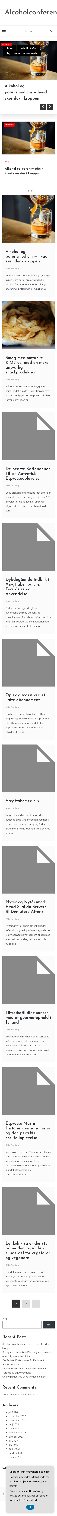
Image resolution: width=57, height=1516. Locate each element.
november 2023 (17, 1438)
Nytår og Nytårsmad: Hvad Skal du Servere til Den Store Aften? (26, 913)
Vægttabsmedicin (22, 807)
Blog (10, 48)
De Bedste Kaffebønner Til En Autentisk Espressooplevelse (28, 480)
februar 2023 (16, 1463)
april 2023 (14, 1455)
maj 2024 (14, 1430)
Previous (43, 113)
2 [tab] (28, 197)
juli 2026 (13, 1418)
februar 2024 (16, 1434)
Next (50, 113)
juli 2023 (13, 1446)
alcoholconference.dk (24, 53)
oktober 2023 (16, 1442)
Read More (19, 113)
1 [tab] (25, 197)
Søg (4, 1324)
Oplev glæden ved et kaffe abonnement (24, 1382)
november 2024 (17, 1426)
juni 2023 (14, 1450)
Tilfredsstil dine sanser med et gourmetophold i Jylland (28, 1024)
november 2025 (17, 1422)
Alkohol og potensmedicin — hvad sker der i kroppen (27, 263)
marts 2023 (15, 1459)
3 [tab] (31, 197)
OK (30, 1507)
